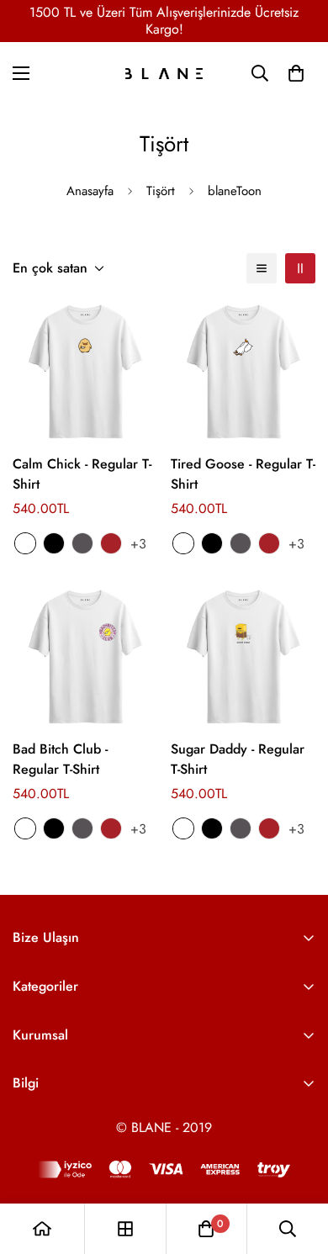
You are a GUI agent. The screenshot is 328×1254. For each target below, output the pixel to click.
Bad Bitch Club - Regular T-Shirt (60, 759)
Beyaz (25, 543)
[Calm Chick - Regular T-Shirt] (85, 371)
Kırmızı (111, 543)
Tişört (160, 191)
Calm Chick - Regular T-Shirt (82, 474)
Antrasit (82, 543)
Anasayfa (90, 191)
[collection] (125, 1228)
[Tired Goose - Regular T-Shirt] (243, 371)
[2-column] (300, 268)
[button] (296, 73)
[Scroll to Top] (298, 1165)
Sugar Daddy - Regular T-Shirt (237, 759)
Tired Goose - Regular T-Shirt (243, 474)
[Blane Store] (164, 73)
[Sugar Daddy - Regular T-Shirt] (243, 657)
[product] (42, 1229)
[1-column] (261, 268)
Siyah (54, 543)
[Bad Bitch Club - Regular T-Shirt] (85, 657)
